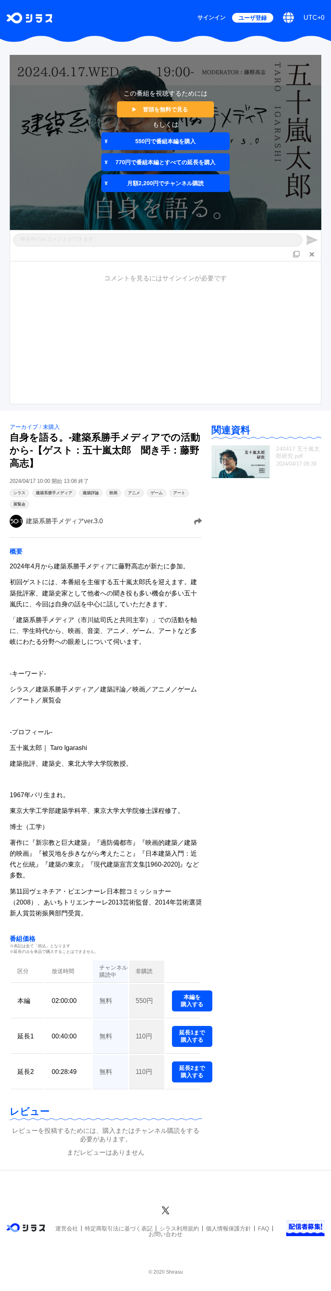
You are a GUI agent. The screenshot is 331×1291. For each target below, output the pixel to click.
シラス (19, 493)
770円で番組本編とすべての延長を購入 (165, 162)
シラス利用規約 (179, 1228)
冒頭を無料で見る (165, 109)
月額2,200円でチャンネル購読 (165, 183)
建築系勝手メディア (54, 493)
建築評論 (91, 493)
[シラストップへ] (29, 18)
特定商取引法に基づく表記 (119, 1228)
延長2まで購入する (192, 1071)
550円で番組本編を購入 (165, 141)
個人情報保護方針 (228, 1228)
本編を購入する (192, 1000)
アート (179, 493)
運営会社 (66, 1228)
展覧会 (19, 504)
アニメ (134, 493)
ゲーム (157, 493)
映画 (113, 493)
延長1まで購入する (192, 1036)
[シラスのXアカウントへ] (165, 1209)
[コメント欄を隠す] (312, 254)
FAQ (263, 1228)
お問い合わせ (165, 1234)
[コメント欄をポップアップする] (296, 254)
